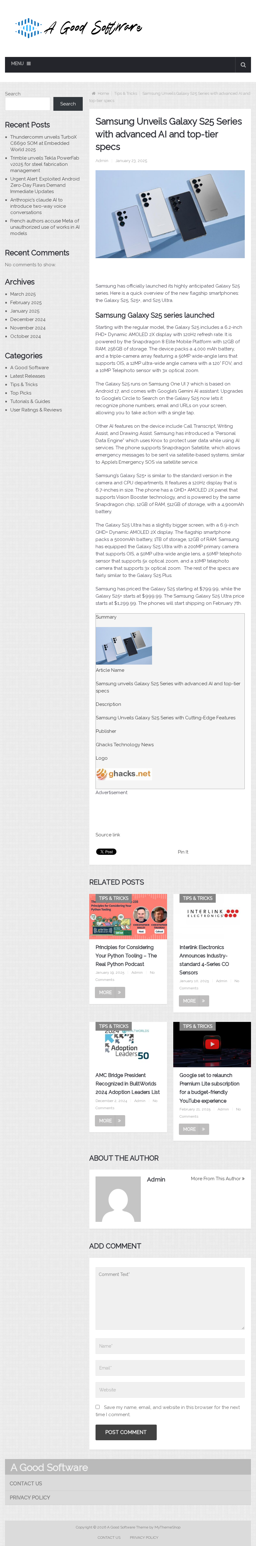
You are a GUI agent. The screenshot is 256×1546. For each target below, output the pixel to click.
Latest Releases (27, 376)
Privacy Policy (30, 1498)
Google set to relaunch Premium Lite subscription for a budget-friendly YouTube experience (209, 1088)
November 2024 (28, 328)
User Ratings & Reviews (36, 410)
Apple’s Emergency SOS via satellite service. (149, 462)
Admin (102, 160)
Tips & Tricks (125, 93)
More (105, 992)
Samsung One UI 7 (169, 384)
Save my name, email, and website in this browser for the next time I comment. (168, 1411)
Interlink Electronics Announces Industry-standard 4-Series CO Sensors (204, 960)
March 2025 (23, 294)
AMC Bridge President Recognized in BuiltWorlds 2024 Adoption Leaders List (128, 1083)
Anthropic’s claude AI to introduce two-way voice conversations (38, 206)
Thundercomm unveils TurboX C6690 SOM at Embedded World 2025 (43, 143)
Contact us (26, 1484)
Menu (17, 63)
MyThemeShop (167, 1527)
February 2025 (26, 302)
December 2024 (28, 319)
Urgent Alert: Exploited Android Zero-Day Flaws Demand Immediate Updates (45, 185)
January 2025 (24, 311)
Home (103, 93)
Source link (108, 835)
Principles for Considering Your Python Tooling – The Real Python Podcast (126, 955)
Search (13, 94)
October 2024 (25, 336)
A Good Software (29, 367)
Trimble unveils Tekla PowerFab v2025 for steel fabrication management (44, 164)
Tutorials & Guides (30, 401)
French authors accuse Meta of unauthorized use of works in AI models (45, 227)
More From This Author (216, 1178)
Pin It (183, 852)
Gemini (185, 391)
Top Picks (20, 393)
